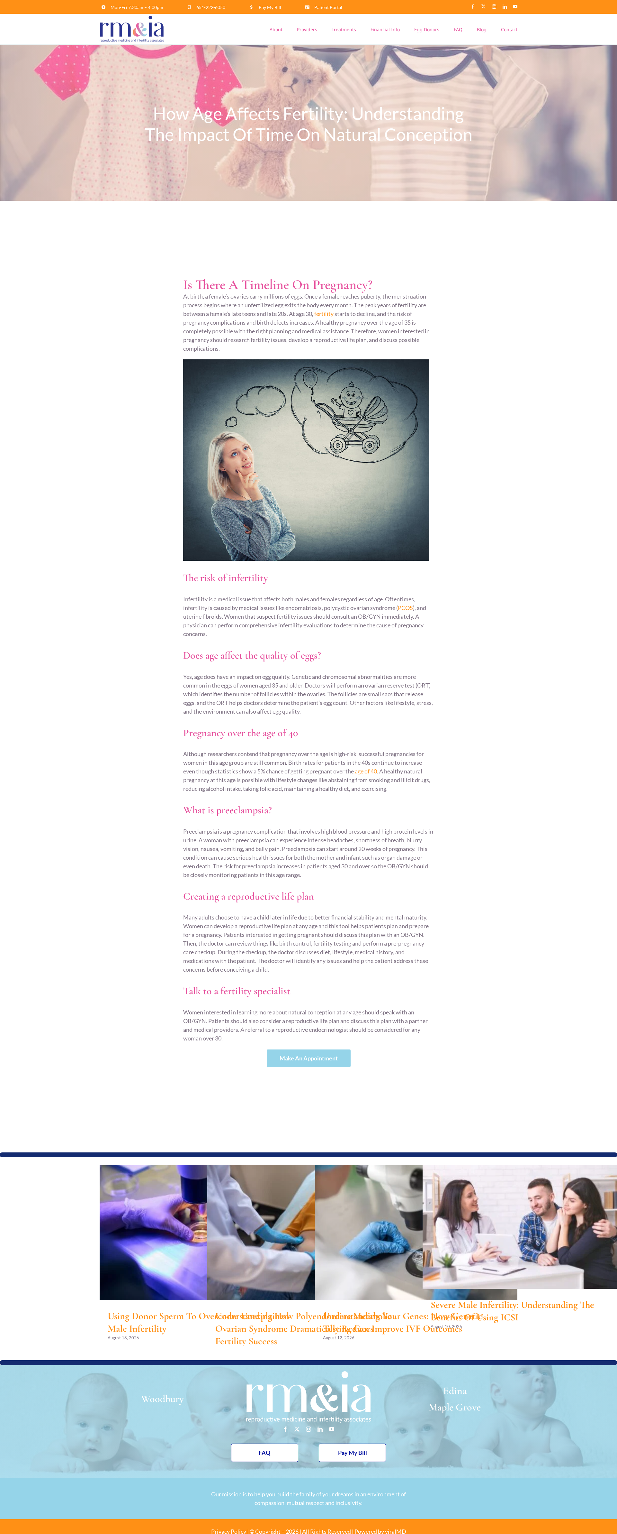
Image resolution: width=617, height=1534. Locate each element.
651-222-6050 (210, 7)
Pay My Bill (270, 7)
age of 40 (366, 771)
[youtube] (515, 7)
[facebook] (473, 7)
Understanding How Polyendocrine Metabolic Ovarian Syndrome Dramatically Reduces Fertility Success (303, 1328)
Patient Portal (328, 7)
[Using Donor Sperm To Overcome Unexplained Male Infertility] (201, 1232)
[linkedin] (505, 7)
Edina (455, 1390)
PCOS (405, 607)
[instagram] (494, 7)
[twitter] (483, 7)
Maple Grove (455, 1407)
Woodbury (162, 1398)
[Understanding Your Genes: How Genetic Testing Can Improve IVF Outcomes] (416, 1232)
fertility (324, 313)
